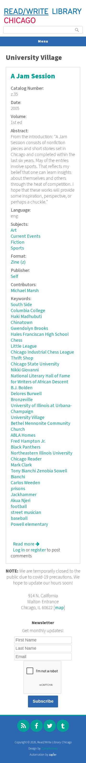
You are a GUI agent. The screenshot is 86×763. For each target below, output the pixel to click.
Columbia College (28, 311)
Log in (19, 550)
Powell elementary (29, 524)
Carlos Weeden (25, 483)
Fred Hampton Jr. (28, 441)
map (59, 608)
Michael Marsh (25, 291)
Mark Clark (21, 465)
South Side (21, 305)
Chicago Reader (26, 459)
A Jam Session (33, 76)
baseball (19, 518)
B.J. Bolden (21, 388)
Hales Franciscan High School (40, 334)
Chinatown (21, 323)
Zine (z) (18, 262)
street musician (26, 513)
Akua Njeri (20, 501)
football (19, 507)
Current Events (25, 236)
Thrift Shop (22, 358)
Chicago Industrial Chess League (42, 352)
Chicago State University (35, 364)
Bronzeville (22, 400)
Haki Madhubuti (26, 317)
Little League (24, 346)
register (38, 550)
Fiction (17, 242)
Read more (26, 544)
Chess (16, 340)
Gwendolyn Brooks (29, 329)
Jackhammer (24, 495)
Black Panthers (25, 447)
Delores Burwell (26, 394)
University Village (27, 418)
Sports (17, 248)
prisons (18, 489)
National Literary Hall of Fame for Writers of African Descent (40, 379)
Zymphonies (49, 749)
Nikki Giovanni (25, 370)
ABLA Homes (23, 435)
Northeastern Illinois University (41, 453)
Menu (43, 41)
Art (14, 230)
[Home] (42, 23)
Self (14, 277)
